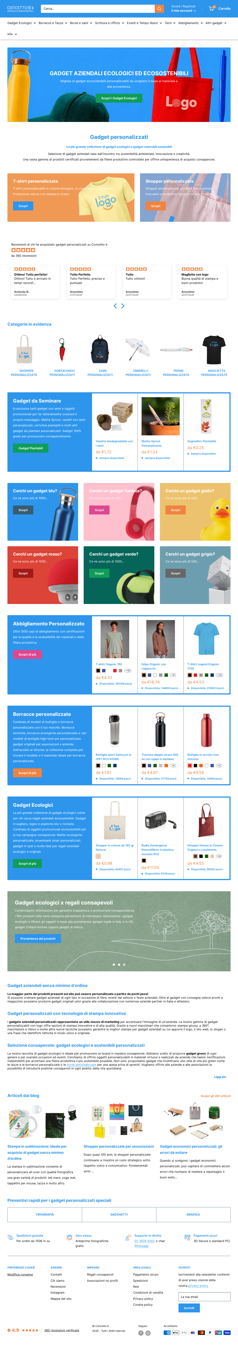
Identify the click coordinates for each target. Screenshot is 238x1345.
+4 (173, 765)
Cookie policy (143, 1304)
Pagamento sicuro (146, 1274)
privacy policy (198, 1285)
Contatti (56, 1274)
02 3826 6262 (144, 1241)
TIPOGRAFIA (45, 1214)
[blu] (103, 670)
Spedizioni (140, 1280)
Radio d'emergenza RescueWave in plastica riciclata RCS (157, 850)
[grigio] (120, 670)
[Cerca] (159, 9)
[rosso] (115, 670)
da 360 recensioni (23, 255)
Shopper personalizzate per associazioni (119, 1146)
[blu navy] (212, 675)
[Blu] (149, 765)
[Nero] (144, 765)
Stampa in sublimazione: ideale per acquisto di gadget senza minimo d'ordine (37, 1152)
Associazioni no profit (102, 1280)
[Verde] (155, 765)
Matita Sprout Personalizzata (151, 443)
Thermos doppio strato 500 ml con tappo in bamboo (159, 757)
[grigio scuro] (195, 856)
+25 (220, 675)
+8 (219, 856)
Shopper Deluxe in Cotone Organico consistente (205, 847)
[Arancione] (166, 765)
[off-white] (109, 670)
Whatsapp (141, 1246)
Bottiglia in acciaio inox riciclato (203, 757)
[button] (116, 306)
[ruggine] (190, 856)
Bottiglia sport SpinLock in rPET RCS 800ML (113, 757)
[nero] (98, 670)
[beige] (98, 856)
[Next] (230, 353)
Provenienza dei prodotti (37, 938)
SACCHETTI (119, 1214)
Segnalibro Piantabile (201, 441)
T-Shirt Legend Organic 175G (203, 666)
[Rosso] (190, 765)
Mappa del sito (61, 1299)
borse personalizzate (81, 1064)
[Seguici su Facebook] (141, 1333)
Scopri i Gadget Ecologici (119, 98)
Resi (136, 1286)
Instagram (58, 1292)
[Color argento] (160, 765)
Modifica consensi (20, 1274)
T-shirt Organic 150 (109, 664)
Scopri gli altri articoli (216, 1096)
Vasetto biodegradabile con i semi (114, 443)
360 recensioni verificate (61, 1330)
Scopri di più (27, 654)
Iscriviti (189, 1308)
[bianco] (155, 675)
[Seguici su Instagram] (148, 1333)
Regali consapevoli (100, 1274)
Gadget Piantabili (31, 448)
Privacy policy (143, 1299)
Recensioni (58, 1286)
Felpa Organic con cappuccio (153, 666)
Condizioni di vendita (148, 1292)
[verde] (166, 675)
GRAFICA (193, 1214)
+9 (173, 675)
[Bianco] (206, 765)
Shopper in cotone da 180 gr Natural (115, 847)
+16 (128, 670)
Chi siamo (58, 1280)
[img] (121, 250)
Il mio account (182, 10)
